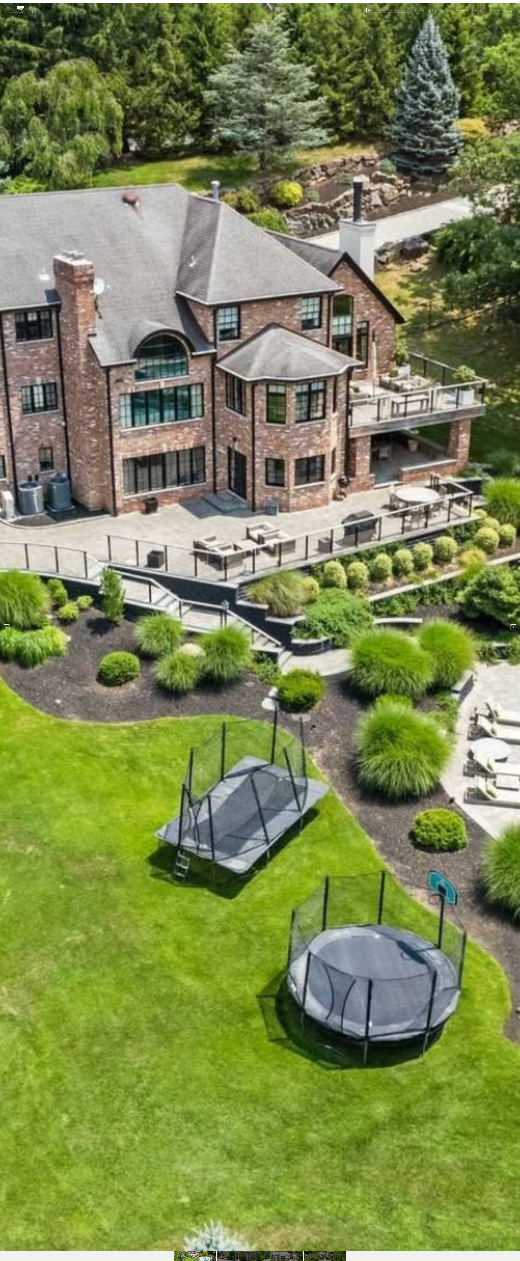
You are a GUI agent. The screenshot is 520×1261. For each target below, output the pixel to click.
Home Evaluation (458, 10)
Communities (496, 10)
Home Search (436, 10)
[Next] (513, 627)
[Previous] (6, 627)
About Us (419, 10)
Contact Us (478, 10)
